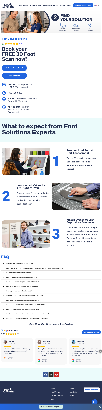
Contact (72, 396)
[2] (43, 31)
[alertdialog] (51, 407)
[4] (48, 31)
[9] (58, 31)
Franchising (73, 392)
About (72, 388)
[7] (54, 31)
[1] (41, 31)
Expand (97, 5)
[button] (1, 351)
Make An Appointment (83, 5)
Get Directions (14, 75)
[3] (46, 31)
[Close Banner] (100, 407)
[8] (56, 31)
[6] (52, 31)
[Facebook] (45, 374)
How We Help (35, 5)
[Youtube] (56, 374)
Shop (62, 5)
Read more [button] (7, 353)
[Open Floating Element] (95, 402)
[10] (60, 31)
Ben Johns (23, 5)
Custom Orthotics (50, 5)
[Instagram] (51, 374)
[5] (50, 31)
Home (53, 388)
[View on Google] (5, 342)
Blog (69, 5)
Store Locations (91, 389)
